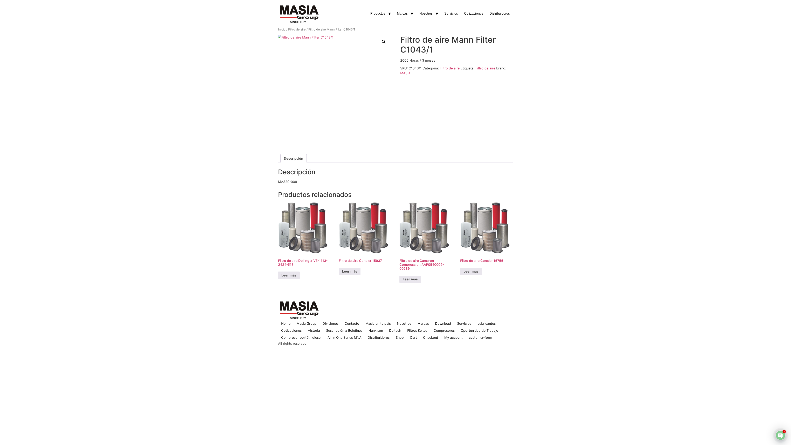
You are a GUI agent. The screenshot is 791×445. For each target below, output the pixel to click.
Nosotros (426, 13)
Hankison (376, 330)
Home (285, 323)
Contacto (352, 323)
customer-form (480, 337)
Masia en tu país (378, 323)
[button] (383, 42)
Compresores (444, 330)
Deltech (395, 330)
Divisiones (330, 323)
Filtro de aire (297, 29)
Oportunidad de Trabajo (479, 330)
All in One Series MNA (345, 337)
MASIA (405, 73)
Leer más (288, 275)
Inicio (282, 29)
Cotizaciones (473, 13)
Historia (314, 330)
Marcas (402, 13)
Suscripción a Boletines (344, 330)
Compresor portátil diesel (301, 337)
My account (453, 337)
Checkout (430, 337)
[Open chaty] (780, 435)
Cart (413, 337)
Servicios (451, 13)
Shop (400, 337)
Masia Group (306, 323)
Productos (377, 13)
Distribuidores (499, 13)
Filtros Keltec (417, 330)
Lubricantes (486, 323)
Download (443, 323)
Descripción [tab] (293, 158)
